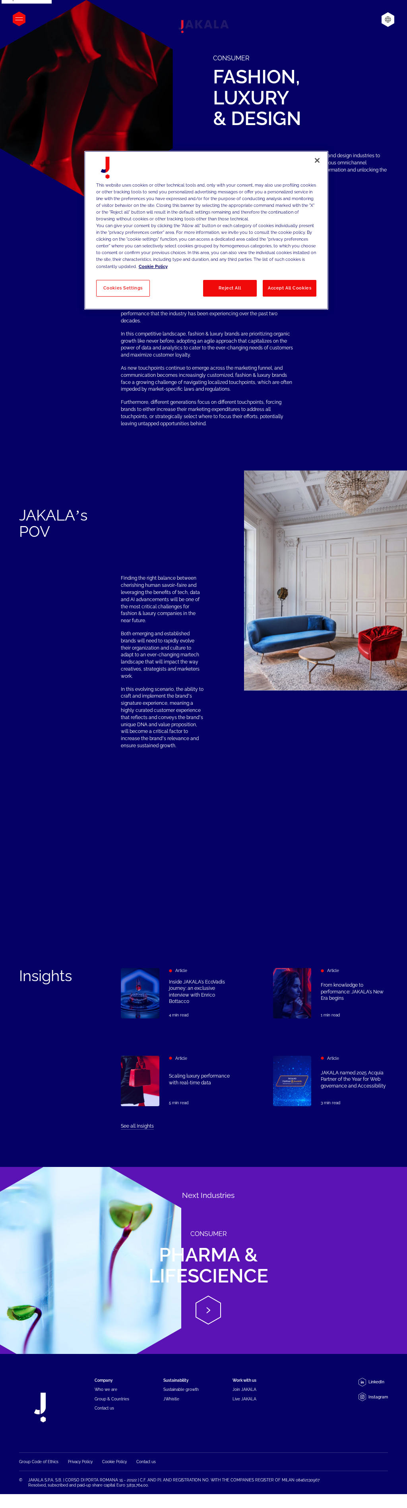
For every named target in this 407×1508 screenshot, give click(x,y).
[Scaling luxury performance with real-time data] (178, 1081)
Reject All (230, 288)
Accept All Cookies (289, 288)
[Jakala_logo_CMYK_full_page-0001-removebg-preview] (203, 26)
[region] (206, 230)
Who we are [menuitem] (106, 1389)
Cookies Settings (123, 288)
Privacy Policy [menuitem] (80, 1462)
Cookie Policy (153, 266)
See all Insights (137, 1126)
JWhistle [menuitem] (171, 1399)
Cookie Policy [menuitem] (114, 1462)
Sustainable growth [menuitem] (181, 1389)
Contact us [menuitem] (104, 1408)
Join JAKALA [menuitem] (244, 1389)
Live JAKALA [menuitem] (244, 1399)
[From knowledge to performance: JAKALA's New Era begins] (330, 993)
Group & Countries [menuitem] (112, 1399)
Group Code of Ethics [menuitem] (38, 1462)
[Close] (317, 160)
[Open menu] (19, 19)
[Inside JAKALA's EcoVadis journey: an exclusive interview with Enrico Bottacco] (178, 993)
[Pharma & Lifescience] (203, 1260)
